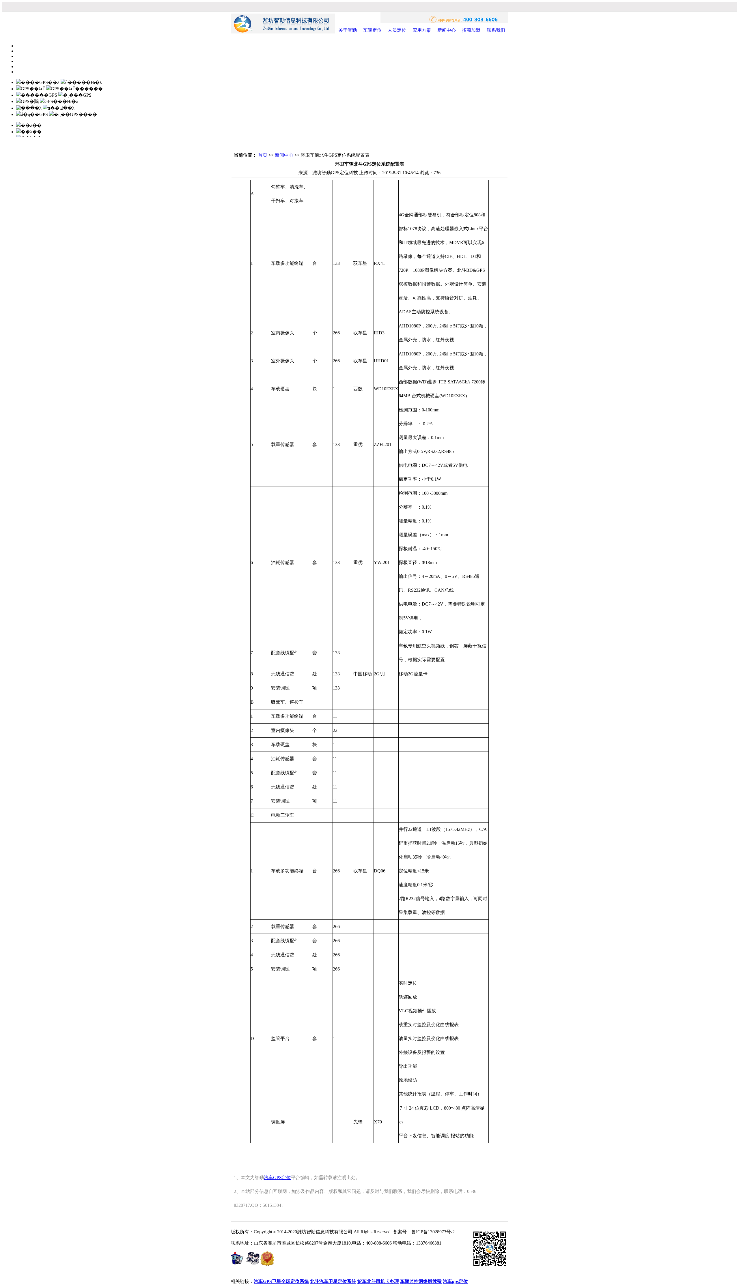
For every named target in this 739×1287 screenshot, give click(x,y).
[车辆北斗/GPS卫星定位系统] (283, 31)
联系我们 (496, 30)
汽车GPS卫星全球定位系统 (281, 1281)
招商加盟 (471, 30)
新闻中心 (446, 30)
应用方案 (422, 30)
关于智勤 (347, 30)
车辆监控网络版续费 (421, 1281)
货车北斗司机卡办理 (378, 1281)
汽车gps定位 (455, 1281)
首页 (262, 155)
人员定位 (397, 30)
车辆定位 (372, 30)
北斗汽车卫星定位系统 (333, 1281)
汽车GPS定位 (277, 1177)
